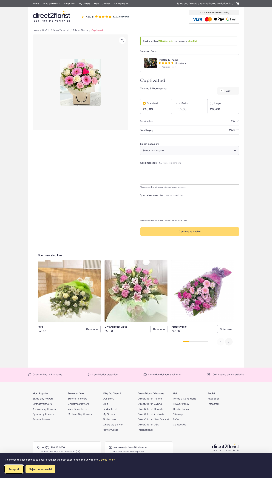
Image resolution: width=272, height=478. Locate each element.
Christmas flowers (78, 403)
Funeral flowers (42, 419)
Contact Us (179, 424)
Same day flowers (43, 398)
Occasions (119, 3)
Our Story (108, 398)
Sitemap (178, 414)
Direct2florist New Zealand (153, 419)
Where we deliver (113, 424)
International (145, 429)
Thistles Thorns (80, 30)
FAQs (176, 419)
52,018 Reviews (121, 16)
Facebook (213, 398)
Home (36, 3)
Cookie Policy (181, 409)
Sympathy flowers (43, 414)
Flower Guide (110, 429)
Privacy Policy (181, 403)
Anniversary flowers (44, 409)
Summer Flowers (77, 398)
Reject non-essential (40, 469)
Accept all (14, 469)
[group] (69, 296)
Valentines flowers (78, 409)
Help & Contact (102, 3)
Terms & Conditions (184, 398)
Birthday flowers (42, 403)
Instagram (213, 403)
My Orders (84, 3)
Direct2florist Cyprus (150, 403)
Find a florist (110, 409)
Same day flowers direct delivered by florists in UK (206, 3)
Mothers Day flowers (80, 414)
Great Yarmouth (61, 30)
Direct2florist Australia (151, 414)
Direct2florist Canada (150, 409)
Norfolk (46, 30)
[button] (229, 342)
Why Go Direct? (51, 3)
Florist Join (69, 3)
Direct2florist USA (148, 424)
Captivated (97, 30)
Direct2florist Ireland (150, 398)
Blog (105, 403)
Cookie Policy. (107, 459)
